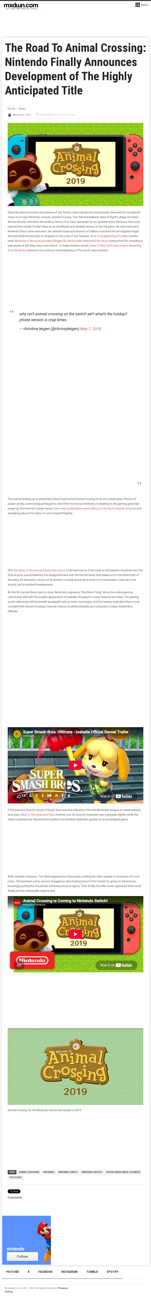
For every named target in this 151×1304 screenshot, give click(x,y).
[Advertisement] (75, 647)
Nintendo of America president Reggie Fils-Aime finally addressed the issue (61, 240)
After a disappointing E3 (105, 236)
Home (11, 108)
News (22, 108)
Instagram (69, 1271)
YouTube (12, 1271)
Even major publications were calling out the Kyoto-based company (94, 508)
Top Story (15, 1177)
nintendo (48, 1172)
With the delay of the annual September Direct (36, 570)
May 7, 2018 (90, 328)
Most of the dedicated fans (38, 814)
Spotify (112, 1271)
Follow (22, 1256)
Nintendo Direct (68, 1172)
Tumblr (92, 1271)
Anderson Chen (22, 115)
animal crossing (29, 1172)
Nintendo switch (92, 1172)
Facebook (45, 1271)
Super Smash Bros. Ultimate (123, 1172)
